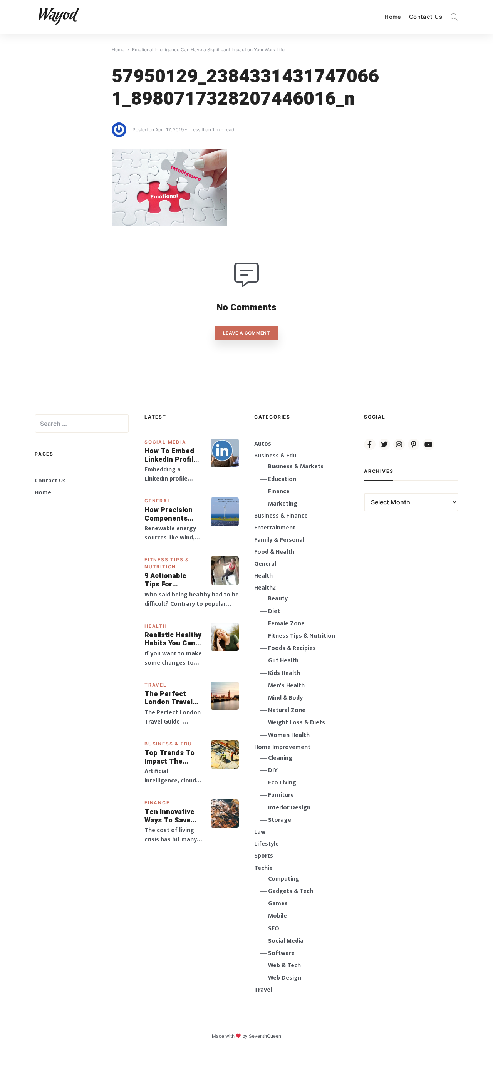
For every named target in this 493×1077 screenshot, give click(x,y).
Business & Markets (296, 466)
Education (282, 479)
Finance (157, 803)
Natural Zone (286, 710)
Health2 (265, 588)
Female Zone (286, 623)
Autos (262, 444)
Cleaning (280, 758)
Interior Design (289, 807)
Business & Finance (281, 516)
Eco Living (282, 782)
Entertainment (274, 528)
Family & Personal (279, 540)
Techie (263, 868)
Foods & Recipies (292, 648)
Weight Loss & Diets (296, 722)
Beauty (278, 598)
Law (259, 832)
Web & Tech (284, 965)
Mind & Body (285, 698)
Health (155, 626)
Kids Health (284, 673)
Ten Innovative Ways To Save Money (169, 816)
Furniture (281, 795)
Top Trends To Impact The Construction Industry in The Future (170, 757)
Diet (274, 611)
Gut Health (283, 660)
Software (281, 953)
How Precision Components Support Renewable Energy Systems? (173, 514)
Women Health (289, 735)
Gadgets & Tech (290, 891)
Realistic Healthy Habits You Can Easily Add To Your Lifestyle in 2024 (172, 639)
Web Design (284, 978)
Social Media (165, 442)
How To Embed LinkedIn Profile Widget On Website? (171, 455)
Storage (279, 820)
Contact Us (425, 16)
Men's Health (286, 685)
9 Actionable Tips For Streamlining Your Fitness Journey (166, 580)
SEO (273, 928)
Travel (155, 685)
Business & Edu (168, 744)
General (157, 501)
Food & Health (274, 552)
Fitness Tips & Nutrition (301, 636)
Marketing (282, 504)
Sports (263, 856)
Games (278, 903)
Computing (283, 879)
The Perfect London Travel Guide (168, 698)
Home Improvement (282, 747)
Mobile (277, 916)
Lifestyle (266, 844)
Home (392, 16)
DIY (273, 770)
